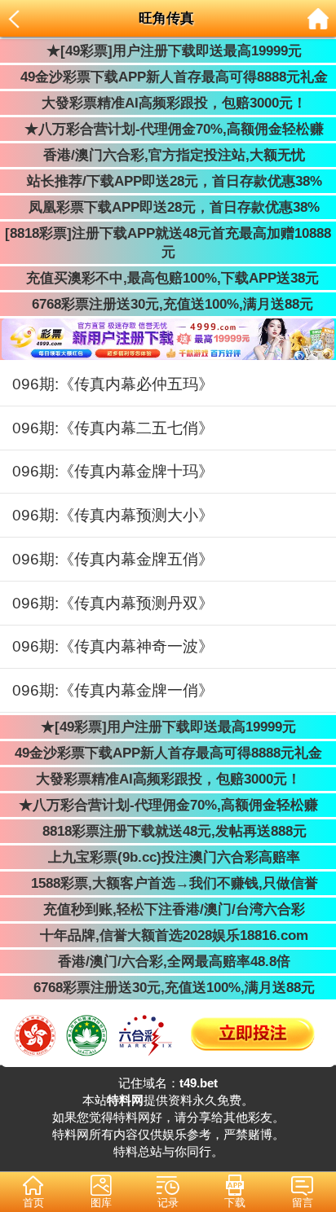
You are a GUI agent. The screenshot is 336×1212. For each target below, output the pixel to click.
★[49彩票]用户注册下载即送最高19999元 (168, 51)
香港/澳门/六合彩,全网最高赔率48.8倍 (168, 961)
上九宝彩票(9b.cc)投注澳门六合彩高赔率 (168, 857)
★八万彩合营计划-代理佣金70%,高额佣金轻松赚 (168, 129)
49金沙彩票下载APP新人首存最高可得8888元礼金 (168, 77)
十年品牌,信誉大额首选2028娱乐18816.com (168, 935)
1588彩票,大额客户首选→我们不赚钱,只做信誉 (168, 883)
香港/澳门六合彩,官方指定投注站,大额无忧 (168, 155)
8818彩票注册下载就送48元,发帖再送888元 (168, 831)
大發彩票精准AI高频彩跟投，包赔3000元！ (168, 103)
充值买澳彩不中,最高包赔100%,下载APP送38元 (168, 278)
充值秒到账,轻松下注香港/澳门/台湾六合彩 (168, 909)
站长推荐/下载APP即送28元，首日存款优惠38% (168, 181)
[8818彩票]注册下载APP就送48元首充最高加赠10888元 (168, 243)
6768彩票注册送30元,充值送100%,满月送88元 (168, 304)
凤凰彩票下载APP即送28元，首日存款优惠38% (168, 207)
